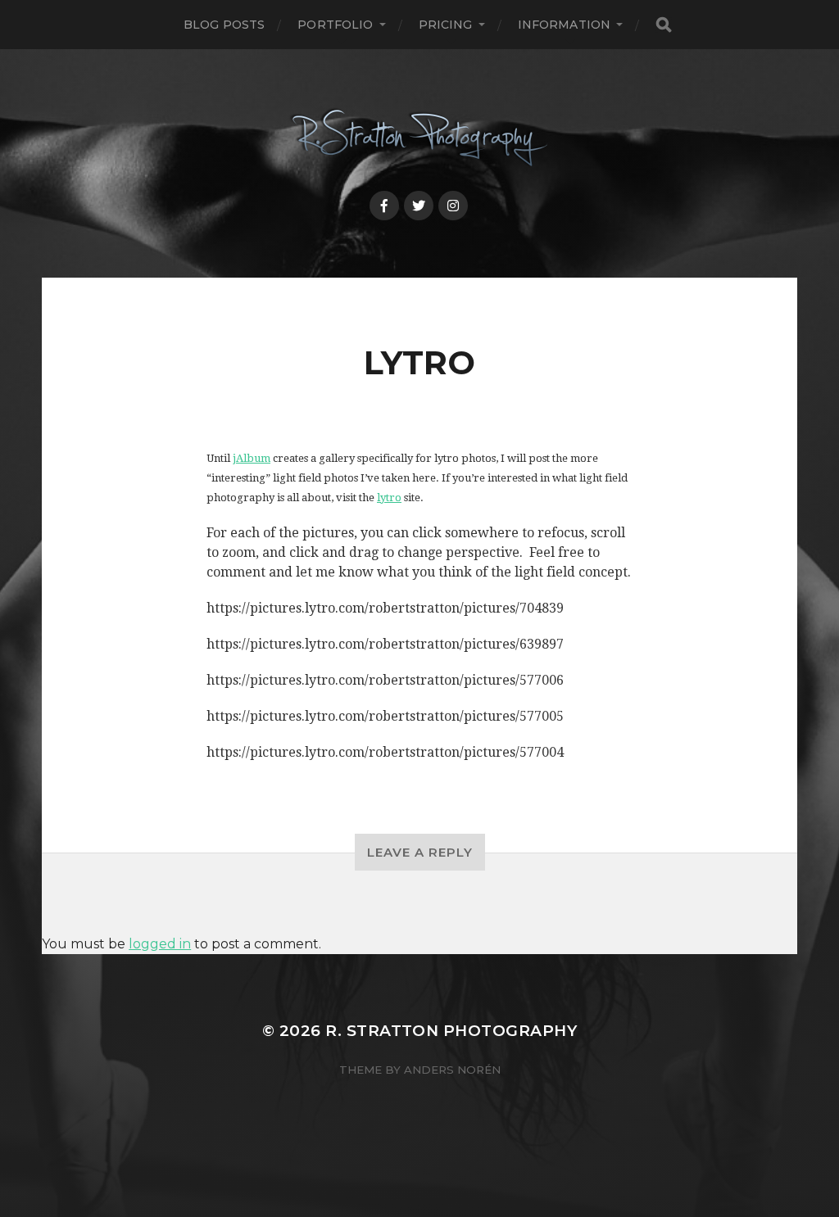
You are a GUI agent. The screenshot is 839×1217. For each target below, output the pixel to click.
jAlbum (251, 458)
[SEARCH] (663, 25)
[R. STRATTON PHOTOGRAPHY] (420, 138)
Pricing (446, 24)
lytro (389, 497)
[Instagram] (453, 205)
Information (564, 24)
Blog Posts (224, 24)
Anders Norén (452, 1069)
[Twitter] (418, 205)
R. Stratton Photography (451, 1030)
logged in (160, 944)
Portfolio (335, 24)
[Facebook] (384, 205)
